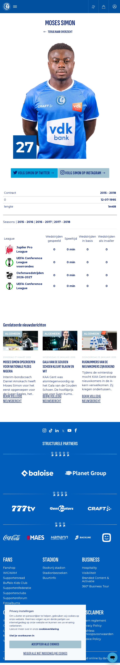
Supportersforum (15, 598)
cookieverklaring (49, 629)
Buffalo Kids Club (15, 583)
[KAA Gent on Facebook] (75, 430)
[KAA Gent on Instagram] (44, 430)
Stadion (50, 559)
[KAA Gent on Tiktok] (50, 430)
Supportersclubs (14, 593)
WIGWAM (10, 573)
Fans (7, 559)
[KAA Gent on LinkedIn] (56, 430)
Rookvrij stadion (54, 567)
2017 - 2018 (62, 221)
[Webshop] (104, 6)
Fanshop (9, 567)
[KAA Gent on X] (63, 430)
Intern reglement (94, 620)
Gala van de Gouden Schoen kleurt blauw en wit (58, 367)
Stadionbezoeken (55, 573)
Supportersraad (14, 578)
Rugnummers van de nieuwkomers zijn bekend (98, 364)
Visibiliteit (89, 573)
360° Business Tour (95, 586)
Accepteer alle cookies (45, 644)
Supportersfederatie (17, 588)
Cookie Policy (91, 639)
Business (91, 559)
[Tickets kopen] (93, 6)
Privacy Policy (92, 625)
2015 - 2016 (26, 221)
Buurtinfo (49, 578)
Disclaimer (93, 612)
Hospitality (89, 567)
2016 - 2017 (44, 221)
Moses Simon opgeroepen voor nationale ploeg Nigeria (19, 367)
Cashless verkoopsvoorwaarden (97, 632)
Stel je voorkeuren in (21, 635)
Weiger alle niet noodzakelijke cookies (45, 653)
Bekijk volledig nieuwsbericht (12, 398)
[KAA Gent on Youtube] (69, 430)
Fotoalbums (11, 603)
